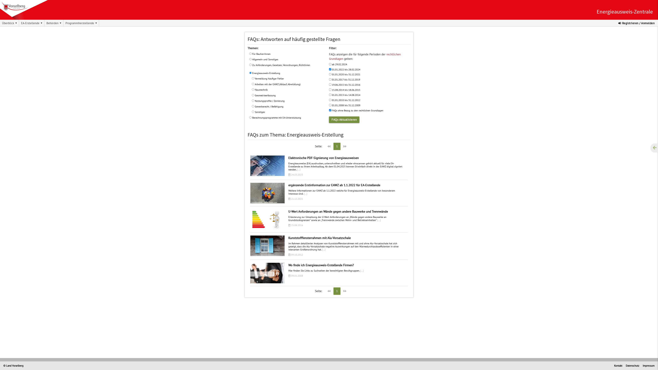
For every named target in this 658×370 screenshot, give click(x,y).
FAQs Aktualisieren (344, 119)
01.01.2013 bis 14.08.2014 (345, 95)
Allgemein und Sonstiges (265, 59)
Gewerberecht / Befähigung (268, 106)
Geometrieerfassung (265, 95)
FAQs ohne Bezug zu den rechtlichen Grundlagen (357, 110)
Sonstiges (259, 112)
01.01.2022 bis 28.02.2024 (345, 69)
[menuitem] (9, 23)
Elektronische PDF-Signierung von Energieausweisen (323, 158)
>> (344, 146)
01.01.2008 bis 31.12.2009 (345, 105)
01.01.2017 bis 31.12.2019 (345, 79)
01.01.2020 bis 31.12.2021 (345, 74)
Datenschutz (632, 365)
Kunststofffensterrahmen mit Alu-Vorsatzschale (319, 238)
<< (329, 146)
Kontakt (618, 365)
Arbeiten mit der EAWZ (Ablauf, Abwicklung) (277, 84)
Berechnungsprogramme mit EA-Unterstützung (276, 117)
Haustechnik (261, 89)
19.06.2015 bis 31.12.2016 (345, 84)
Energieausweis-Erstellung (266, 73)
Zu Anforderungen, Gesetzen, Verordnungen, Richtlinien (281, 65)
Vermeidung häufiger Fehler (269, 78)
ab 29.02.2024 (339, 64)
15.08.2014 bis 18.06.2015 (345, 89)
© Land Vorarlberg (13, 365)
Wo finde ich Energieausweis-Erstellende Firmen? (321, 265)
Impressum (649, 365)
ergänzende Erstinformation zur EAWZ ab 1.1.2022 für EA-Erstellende (334, 185)
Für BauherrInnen (261, 54)
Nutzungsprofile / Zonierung (269, 100)
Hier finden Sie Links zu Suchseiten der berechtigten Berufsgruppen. (326, 270)
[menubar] (164, 23)
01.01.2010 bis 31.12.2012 (345, 100)
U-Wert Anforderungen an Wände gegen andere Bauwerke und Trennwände (338, 211)
